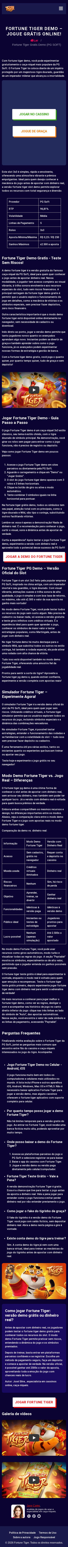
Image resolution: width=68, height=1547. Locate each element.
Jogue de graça (34, 131)
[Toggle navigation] (61, 8)
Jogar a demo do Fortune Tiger (34, 557)
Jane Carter (33, 1505)
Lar (36, 40)
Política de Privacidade (22, 1532)
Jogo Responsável (44, 1537)
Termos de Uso (47, 1532)
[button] (34, 390)
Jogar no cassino (34, 114)
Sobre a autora (21, 1537)
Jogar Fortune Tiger (34, 1402)
